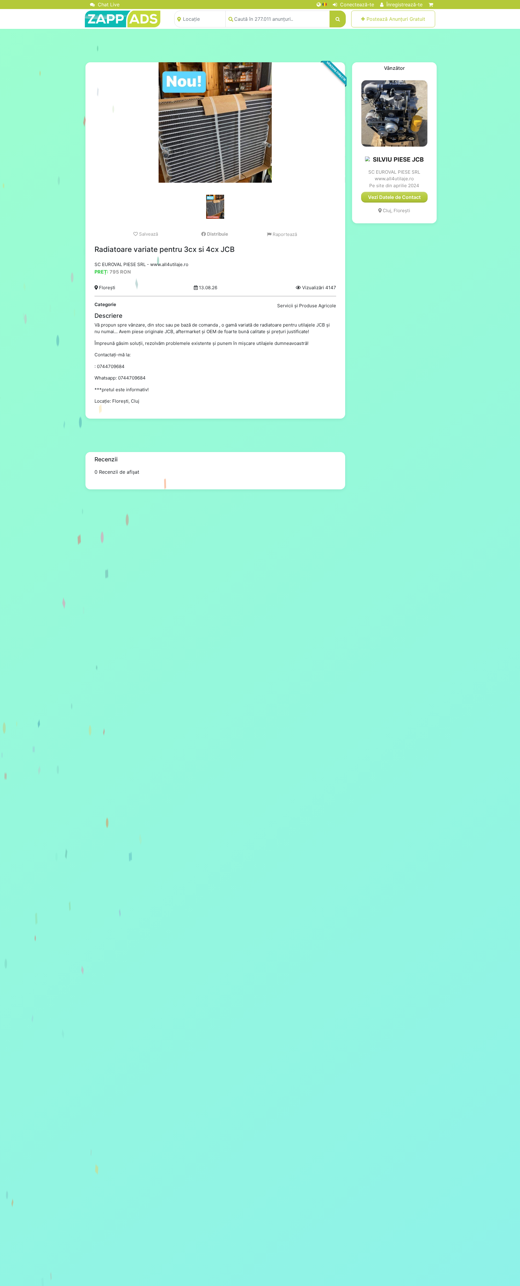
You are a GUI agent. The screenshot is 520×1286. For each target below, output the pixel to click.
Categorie (105, 304)
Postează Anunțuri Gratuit (395, 19)
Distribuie (217, 234)
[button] (368, 159)
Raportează (284, 234)
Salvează (148, 234)
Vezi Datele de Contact (394, 197)
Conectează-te (356, 5)
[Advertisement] (260, 45)
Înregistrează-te (403, 5)
